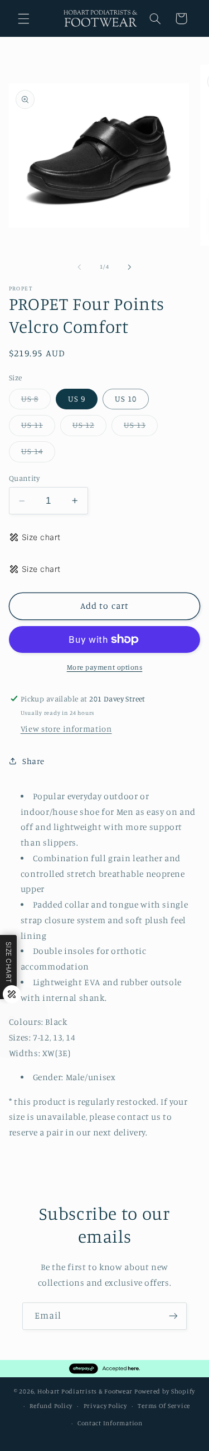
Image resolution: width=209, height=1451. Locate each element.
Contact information (110, 1423)
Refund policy (51, 1406)
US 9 (76, 398)
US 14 (38, 454)
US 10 (126, 398)
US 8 (36, 401)
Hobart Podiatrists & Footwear (85, 1391)
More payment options (105, 667)
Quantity (24, 478)
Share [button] (33, 761)
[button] (23, 18)
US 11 (38, 427)
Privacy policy (105, 1406)
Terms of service (164, 1406)
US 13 (141, 427)
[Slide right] (130, 267)
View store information (66, 728)
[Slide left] (79, 267)
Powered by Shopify (164, 1391)
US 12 (89, 427)
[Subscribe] (173, 1316)
